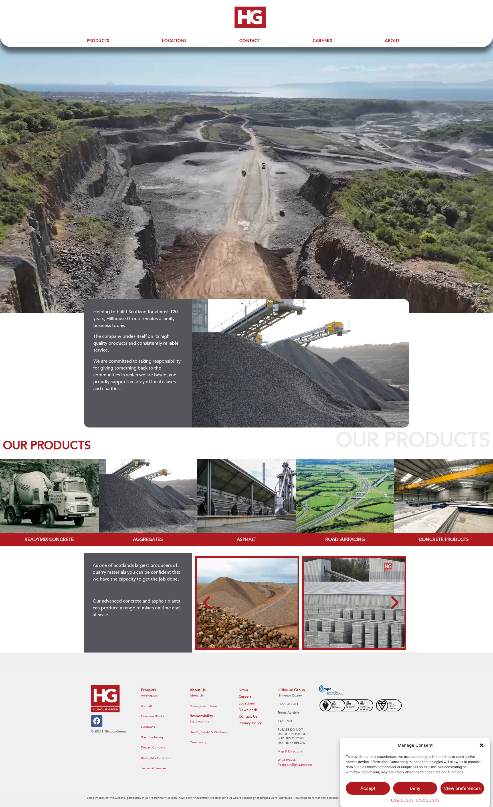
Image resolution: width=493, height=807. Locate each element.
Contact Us (248, 716)
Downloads (248, 709)
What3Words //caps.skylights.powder (295, 762)
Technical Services (153, 768)
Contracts (148, 727)
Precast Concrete (153, 747)
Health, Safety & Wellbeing (209, 732)
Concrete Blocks (152, 716)
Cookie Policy (402, 800)
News (243, 689)
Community (198, 742)
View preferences (462, 788)
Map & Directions (290, 751)
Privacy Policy (427, 800)
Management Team (203, 706)
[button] (481, 745)
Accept (367, 788)
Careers (245, 696)
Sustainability (199, 721)
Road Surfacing (152, 737)
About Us (196, 695)
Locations (247, 703)
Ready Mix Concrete (155, 758)
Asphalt (146, 706)
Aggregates (149, 695)
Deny (415, 788)
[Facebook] (96, 721)
